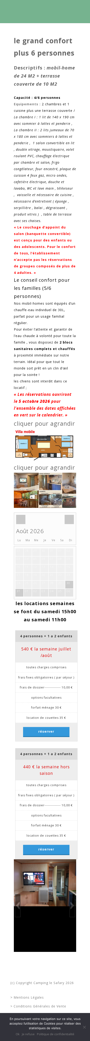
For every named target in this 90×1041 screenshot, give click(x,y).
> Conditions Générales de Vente (38, 1006)
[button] (18, 905)
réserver (46, 731)
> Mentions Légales (27, 997)
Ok (18, 1034)
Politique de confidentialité (55, 1034)
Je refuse (28, 1034)
